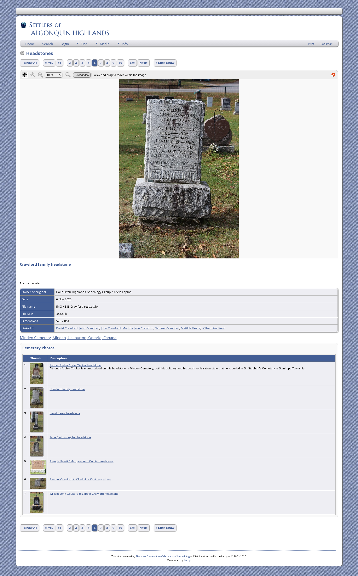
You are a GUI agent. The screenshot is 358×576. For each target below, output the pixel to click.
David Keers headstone (65, 413)
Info (125, 44)
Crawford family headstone (67, 389)
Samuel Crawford (167, 328)
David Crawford (67, 328)
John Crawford (89, 328)
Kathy (187, 560)
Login (64, 44)
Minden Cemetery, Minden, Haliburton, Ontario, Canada (68, 337)
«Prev (49, 63)
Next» (143, 63)
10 (120, 63)
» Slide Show (165, 63)
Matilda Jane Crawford (138, 328)
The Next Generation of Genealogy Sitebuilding (163, 556)
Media (104, 44)
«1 (59, 63)
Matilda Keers (190, 328)
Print (311, 44)
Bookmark (327, 44)
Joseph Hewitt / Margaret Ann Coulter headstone (81, 461)
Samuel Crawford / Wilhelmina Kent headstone (80, 479)
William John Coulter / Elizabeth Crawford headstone (84, 493)
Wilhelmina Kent (213, 328)
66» (132, 63)
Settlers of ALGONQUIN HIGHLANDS (65, 29)
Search (47, 44)
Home (30, 44)
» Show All (29, 63)
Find (84, 44)
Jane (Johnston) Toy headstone (70, 437)
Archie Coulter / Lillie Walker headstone (75, 365)
